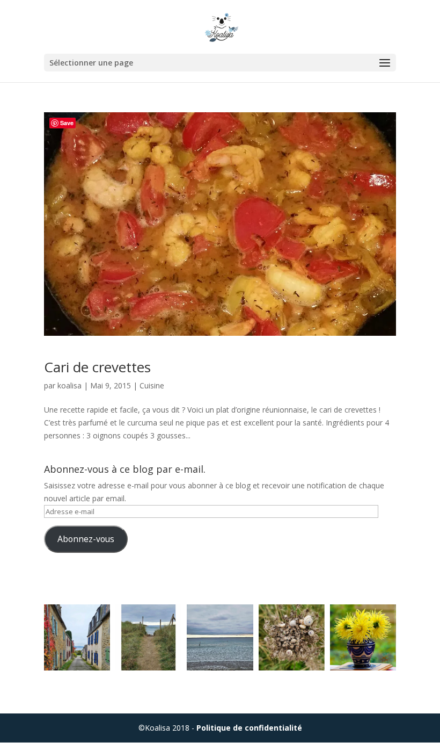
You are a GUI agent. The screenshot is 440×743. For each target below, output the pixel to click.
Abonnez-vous (85, 539)
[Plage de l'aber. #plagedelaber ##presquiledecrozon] (220, 637)
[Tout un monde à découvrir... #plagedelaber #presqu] (292, 637)
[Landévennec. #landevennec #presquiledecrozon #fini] (77, 637)
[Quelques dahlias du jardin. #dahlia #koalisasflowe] (363, 637)
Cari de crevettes (97, 367)
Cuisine (152, 385)
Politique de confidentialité (249, 728)
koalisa (69, 385)
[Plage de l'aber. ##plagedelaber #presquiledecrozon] (148, 637)
